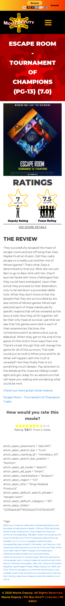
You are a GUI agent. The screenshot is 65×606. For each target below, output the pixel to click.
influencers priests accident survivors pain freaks (26, 553)
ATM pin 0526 (42, 528)
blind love (54, 528)
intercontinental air (12, 557)
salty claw (37, 563)
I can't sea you (48, 544)
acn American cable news (22, 525)
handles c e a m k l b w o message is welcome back (27, 541)
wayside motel (10, 573)
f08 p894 (32, 534)
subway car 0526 (48, 566)
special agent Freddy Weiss (25, 566)
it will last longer (30, 557)
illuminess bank (44, 550)
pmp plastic (26, 563)
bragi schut (22, 531)
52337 (6, 525)
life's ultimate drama (49, 557)
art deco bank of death (23, 528)
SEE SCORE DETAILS (32, 227)
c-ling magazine (37, 531)
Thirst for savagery (18, 569)
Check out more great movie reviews (27, 390)
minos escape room (12, 560)
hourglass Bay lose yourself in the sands (22, 544)
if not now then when (50, 547)
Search (55, 5)
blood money (9, 531)
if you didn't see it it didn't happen (19, 550)
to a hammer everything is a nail (43, 569)
